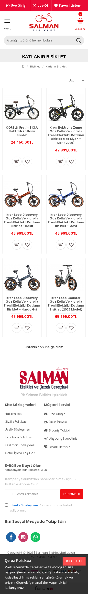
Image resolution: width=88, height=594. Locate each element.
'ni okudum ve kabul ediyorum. (41, 508)
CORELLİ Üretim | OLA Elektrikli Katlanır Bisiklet (22, 131)
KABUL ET (75, 561)
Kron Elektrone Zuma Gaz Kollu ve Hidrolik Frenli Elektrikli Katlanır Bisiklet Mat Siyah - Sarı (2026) (66, 135)
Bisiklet (35, 66)
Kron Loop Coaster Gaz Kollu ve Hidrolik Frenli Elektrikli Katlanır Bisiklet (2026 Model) (66, 303)
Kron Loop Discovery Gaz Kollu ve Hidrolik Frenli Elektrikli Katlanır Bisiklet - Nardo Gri (22, 303)
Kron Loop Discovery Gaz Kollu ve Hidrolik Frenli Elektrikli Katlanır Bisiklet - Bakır (22, 220)
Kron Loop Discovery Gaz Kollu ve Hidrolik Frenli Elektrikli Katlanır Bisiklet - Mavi (66, 220)
